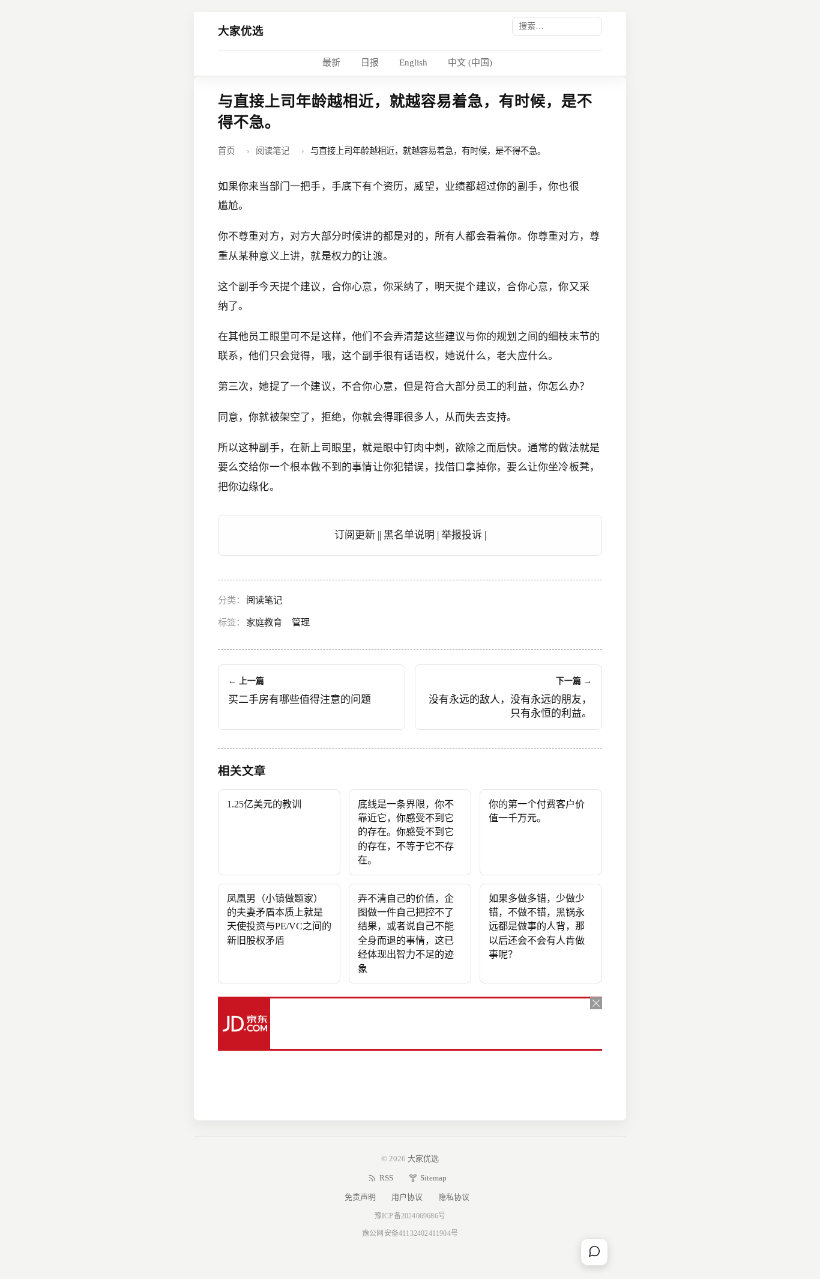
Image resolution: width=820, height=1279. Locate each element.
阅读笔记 (272, 151)
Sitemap (433, 1177)
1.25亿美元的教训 (264, 804)
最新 (331, 62)
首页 (226, 151)
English (413, 62)
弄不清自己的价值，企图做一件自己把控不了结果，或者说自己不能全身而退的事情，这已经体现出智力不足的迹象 (406, 933)
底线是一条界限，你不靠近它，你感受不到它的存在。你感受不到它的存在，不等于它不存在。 (406, 832)
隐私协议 (453, 1197)
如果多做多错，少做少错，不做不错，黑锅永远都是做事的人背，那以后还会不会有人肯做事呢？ (537, 926)
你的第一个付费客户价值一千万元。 (537, 811)
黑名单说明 (409, 535)
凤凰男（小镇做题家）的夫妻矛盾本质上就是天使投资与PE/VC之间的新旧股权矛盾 (279, 919)
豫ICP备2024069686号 (410, 1216)
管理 (301, 622)
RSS (386, 1177)
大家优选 (241, 31)
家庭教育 (264, 622)
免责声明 (360, 1197)
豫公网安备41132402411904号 (410, 1233)
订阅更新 (354, 535)
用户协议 (407, 1197)
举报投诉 (461, 535)
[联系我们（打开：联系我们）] (594, 1252)
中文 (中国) (470, 62)
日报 (370, 62)
